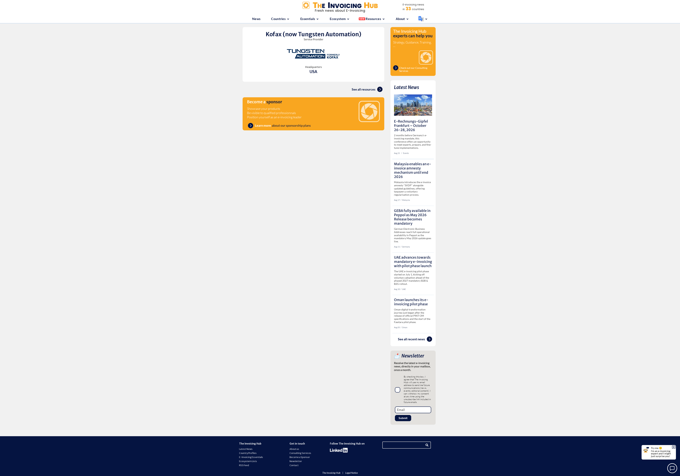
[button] (280, 19)
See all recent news (411, 339)
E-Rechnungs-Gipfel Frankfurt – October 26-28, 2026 (411, 125)
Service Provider (313, 39)
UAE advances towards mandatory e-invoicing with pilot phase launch (413, 261)
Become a (264, 101)
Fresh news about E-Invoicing (340, 10)
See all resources (363, 89)
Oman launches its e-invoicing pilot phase (411, 302)
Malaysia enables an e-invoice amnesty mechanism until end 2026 (412, 170)
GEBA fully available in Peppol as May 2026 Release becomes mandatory (412, 217)
